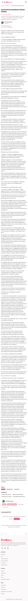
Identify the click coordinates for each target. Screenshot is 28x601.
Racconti (7, 5)
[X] (2, 548)
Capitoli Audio (4, 565)
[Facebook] (5, 548)
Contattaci (3, 589)
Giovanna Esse (8, 22)
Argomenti (3, 573)
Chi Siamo (3, 585)
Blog (2, 577)
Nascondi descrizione (6, 14)
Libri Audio (3, 563)
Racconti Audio (4, 560)
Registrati (16, 519)
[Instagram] (8, 548)
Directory (3, 587)
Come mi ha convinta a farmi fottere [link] (17, 5)
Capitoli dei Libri (4, 558)
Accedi (10, 519)
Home (2, 5)
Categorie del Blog (5, 579)
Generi (2, 571)
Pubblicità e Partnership (6, 591)
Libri (2, 556)
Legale (2, 593)
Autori (2, 575)
